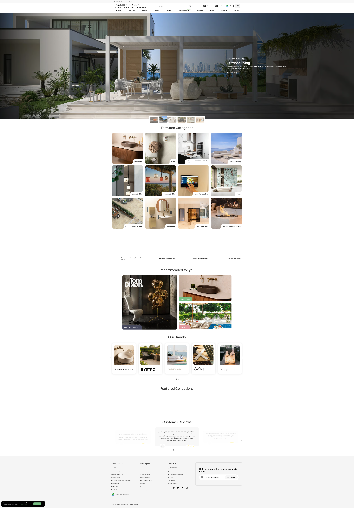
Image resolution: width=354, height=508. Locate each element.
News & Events (115, 483)
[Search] (190, 6)
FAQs (141, 486)
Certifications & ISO (145, 474)
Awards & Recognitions (117, 471)
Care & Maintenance (145, 471)
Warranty (142, 483)
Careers (142, 468)
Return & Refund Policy (146, 480)
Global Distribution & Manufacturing (121, 480)
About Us (113, 468)
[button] (232, 73)
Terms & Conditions (145, 477)
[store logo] (130, 6)
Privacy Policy (143, 490)
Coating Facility (115, 477)
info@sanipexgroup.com (176, 474)
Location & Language (122, 494)
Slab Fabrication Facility (117, 474)
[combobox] (174, 6)
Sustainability (115, 486)
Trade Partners (172, 480)
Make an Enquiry (172, 483)
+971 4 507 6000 (174, 468)
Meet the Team (115, 490)
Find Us (171, 477)
